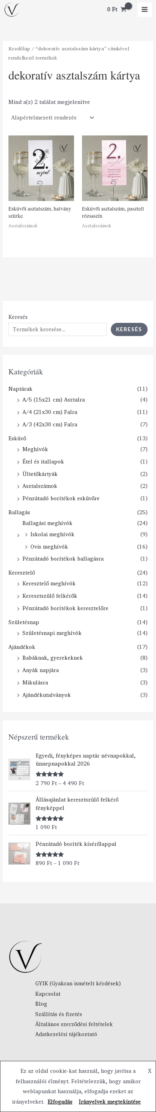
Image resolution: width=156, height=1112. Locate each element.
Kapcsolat (47, 993)
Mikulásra (35, 682)
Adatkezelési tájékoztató (66, 1034)
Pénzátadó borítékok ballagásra (63, 558)
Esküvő (17, 438)
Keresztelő (21, 572)
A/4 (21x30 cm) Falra (49, 412)
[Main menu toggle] (145, 9)
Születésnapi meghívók (52, 633)
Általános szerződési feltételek (74, 1024)
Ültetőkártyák (40, 473)
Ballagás (19, 512)
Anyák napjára (40, 670)
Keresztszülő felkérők (49, 595)
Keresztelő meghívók (49, 583)
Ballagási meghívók (47, 523)
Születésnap (23, 622)
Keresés (18, 316)
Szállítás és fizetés (58, 1014)
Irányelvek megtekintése (110, 1101)
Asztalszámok (39, 485)
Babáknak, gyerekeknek (52, 657)
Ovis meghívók (49, 546)
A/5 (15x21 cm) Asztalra (53, 399)
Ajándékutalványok (46, 694)
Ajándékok (21, 647)
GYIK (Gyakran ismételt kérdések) (78, 983)
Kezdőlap (19, 48)
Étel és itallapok (43, 461)
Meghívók (35, 449)
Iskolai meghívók (52, 534)
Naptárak (20, 388)
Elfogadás (60, 1101)
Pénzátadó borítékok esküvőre (61, 498)
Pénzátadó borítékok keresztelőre (65, 608)
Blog (41, 1003)
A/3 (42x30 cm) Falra (49, 424)
